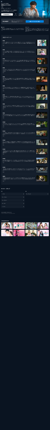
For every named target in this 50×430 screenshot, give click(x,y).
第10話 (4, 122)
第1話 (4, 40)
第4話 (4, 67)
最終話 (4, 176)
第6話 (4, 85)
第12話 (4, 140)
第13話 (4, 149)
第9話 (4, 113)
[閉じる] (1, 1)
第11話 (4, 131)
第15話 (4, 167)
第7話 (4, 94)
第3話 (4, 58)
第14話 (4, 158)
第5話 (4, 76)
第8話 (4, 104)
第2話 (4, 49)
